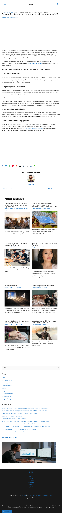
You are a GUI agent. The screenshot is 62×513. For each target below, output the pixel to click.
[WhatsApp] (9, 166)
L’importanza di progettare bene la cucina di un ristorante (16, 244)
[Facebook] (2, 166)
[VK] (31, 166)
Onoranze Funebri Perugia (34, 63)
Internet (31, 475)
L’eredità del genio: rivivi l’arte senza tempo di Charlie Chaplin (44, 321)
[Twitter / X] (27, 166)
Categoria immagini (7, 399)
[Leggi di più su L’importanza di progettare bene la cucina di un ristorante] (17, 257)
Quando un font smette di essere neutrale (13, 432)
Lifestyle (4, 388)
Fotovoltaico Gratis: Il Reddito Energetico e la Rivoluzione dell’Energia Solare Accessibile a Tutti (44, 205)
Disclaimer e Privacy (46, 495)
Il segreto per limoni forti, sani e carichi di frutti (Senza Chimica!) (19, 429)
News (31, 486)
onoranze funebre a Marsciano (34, 128)
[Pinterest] (13, 166)
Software (31, 476)
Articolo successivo (54, 189)
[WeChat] (34, 166)
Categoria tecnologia (7, 393)
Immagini (31, 480)
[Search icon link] (57, 4)
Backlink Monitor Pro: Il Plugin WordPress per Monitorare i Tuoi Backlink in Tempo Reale (25, 421)
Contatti (23, 495)
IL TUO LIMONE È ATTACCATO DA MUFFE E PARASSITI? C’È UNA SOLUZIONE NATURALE (26, 426)
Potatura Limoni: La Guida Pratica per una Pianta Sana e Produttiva (20, 424)
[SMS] (20, 166)
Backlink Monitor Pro (9, 437)
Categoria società (6, 383)
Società (31, 471)
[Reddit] (16, 166)
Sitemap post (36, 495)
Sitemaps (29, 495)
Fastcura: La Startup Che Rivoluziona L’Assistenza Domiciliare (17, 321)
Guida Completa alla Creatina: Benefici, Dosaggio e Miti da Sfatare (19, 413)
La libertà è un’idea (11, 285)
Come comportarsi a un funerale (43, 285)
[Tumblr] (24, 166)
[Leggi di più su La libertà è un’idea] (17, 298)
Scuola (31, 484)
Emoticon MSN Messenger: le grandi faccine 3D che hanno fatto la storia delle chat (24, 410)
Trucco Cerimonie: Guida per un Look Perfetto (44, 244)
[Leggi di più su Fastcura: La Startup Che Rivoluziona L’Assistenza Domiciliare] (17, 335)
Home (3, 377)
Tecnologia (31, 482)
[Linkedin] (6, 166)
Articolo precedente (8, 189)
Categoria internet (6, 385)
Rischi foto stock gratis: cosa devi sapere (13, 416)
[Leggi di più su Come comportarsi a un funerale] (44, 298)
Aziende (31, 478)
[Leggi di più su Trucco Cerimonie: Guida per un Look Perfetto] (44, 259)
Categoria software (7, 396)
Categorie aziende (7, 380)
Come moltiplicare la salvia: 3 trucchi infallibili (14, 418)
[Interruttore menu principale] (5, 4)
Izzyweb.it (31, 4)
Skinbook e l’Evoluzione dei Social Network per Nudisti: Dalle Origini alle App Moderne (25, 408)
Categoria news (6, 391)
